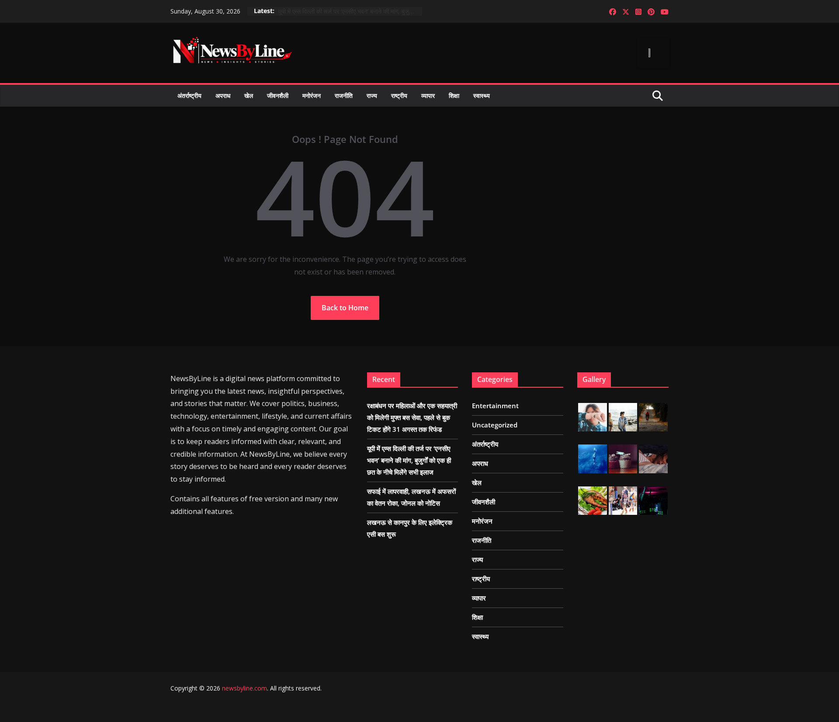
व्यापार (428, 95)
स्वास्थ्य (481, 95)
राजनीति (344, 95)
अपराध (222, 95)
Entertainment (495, 405)
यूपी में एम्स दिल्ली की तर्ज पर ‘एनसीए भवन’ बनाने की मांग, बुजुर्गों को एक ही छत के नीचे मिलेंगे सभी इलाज (350, 11)
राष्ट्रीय (399, 95)
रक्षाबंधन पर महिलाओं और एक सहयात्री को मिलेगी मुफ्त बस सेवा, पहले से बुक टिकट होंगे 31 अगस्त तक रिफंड (412, 417)
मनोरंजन (311, 95)
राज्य (372, 95)
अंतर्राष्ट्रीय (189, 95)
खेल (248, 95)
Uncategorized (494, 424)
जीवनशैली (277, 95)
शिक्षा (454, 95)
